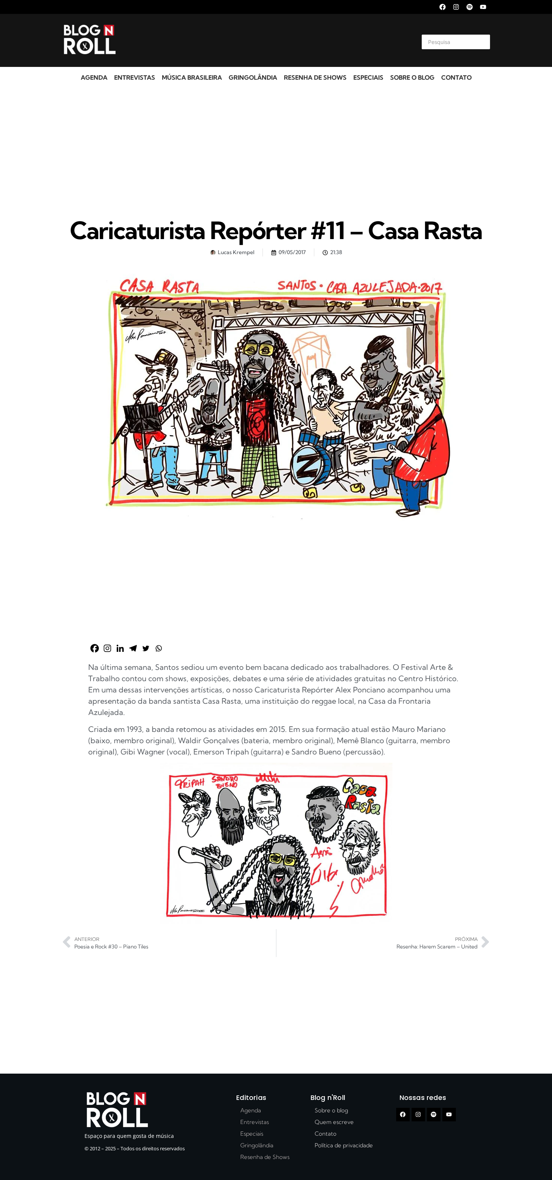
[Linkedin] (120, 648)
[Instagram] (456, 7)
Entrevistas (134, 77)
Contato (456, 77)
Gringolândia (253, 77)
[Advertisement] (267, 41)
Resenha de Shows (315, 77)
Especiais (368, 77)
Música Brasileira (192, 77)
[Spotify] (469, 7)
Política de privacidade (344, 1145)
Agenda (94, 77)
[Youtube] (483, 7)
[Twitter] (145, 648)
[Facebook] (442, 7)
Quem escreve (334, 1121)
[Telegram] (133, 648)
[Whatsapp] (158, 648)
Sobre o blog (412, 77)
